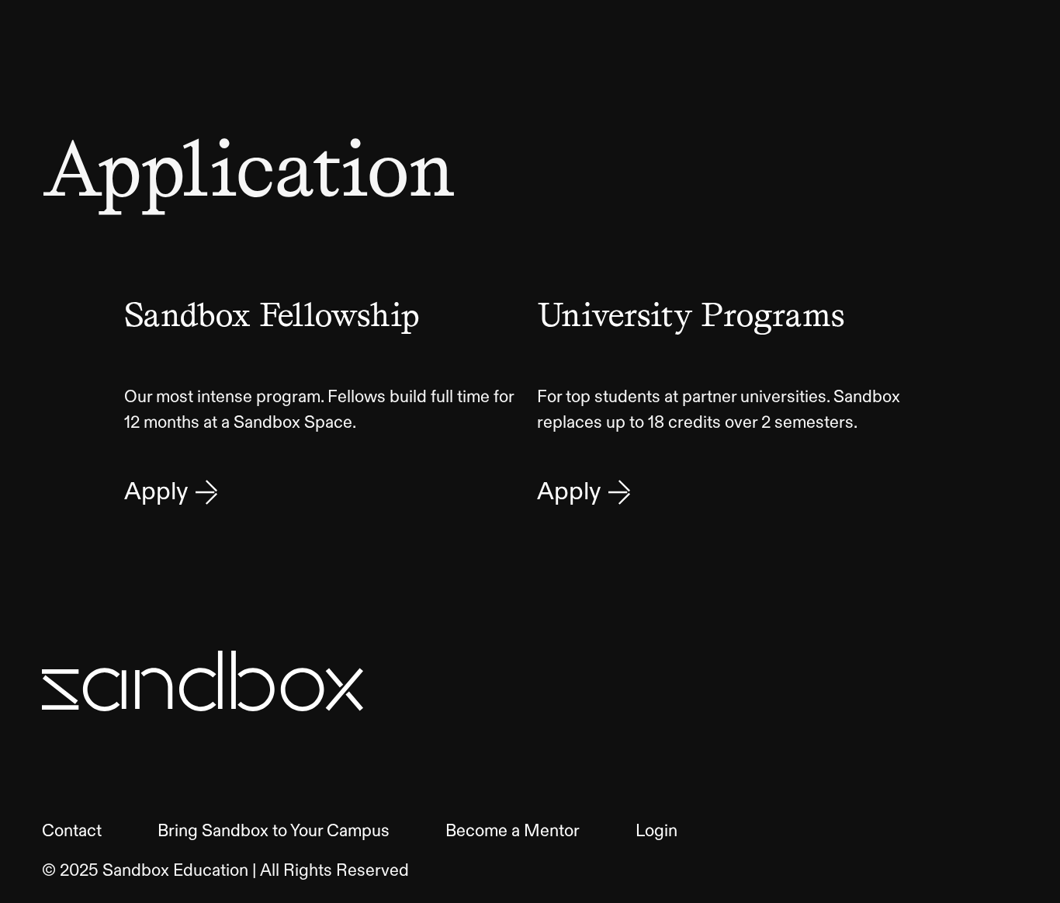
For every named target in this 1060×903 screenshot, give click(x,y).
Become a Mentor (512, 831)
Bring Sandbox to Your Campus (274, 831)
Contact (72, 831)
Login (656, 831)
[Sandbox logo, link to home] (202, 681)
